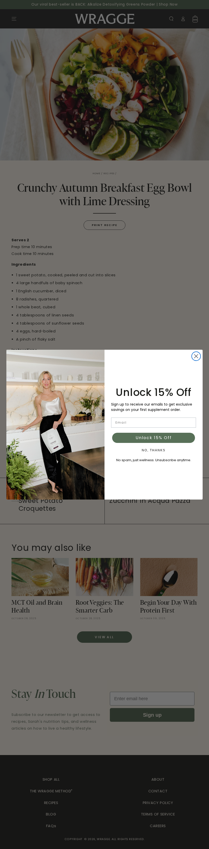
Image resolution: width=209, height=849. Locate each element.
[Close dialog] (196, 356)
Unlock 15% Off (154, 438)
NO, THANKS (153, 450)
